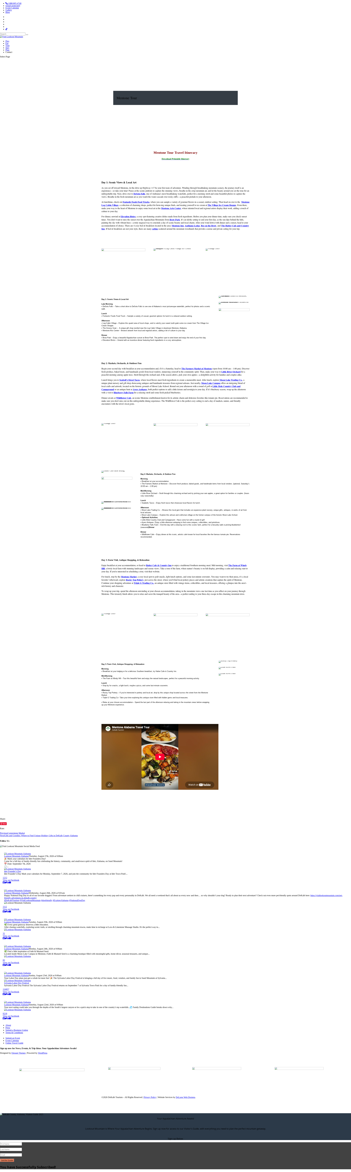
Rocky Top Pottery (135, 579)
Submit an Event (12, 1038)
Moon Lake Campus (210, 383)
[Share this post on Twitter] (6, 882)
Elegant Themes (19, 1053)
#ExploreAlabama (61, 900)
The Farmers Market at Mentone (196, 368)
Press (7, 1027)
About (8, 1025)
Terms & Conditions (14, 1032)
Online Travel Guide (14, 1043)
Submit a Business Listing (16, 1030)
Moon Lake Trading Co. (230, 379)
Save (4, 824)
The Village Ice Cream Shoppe (222, 205)
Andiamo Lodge (192, 225)
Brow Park (175, 219)
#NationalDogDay (77, 900)
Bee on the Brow (208, 225)
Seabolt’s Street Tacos (129, 379)
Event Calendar (12, 8)
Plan (7, 50)
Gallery (8, 10)
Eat (6, 43)
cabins (155, 228)
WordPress (42, 1053)
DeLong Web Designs (185, 1097)
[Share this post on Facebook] (4, 882)
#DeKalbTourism (11, 900)
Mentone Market (129, 576)
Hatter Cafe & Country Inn (159, 565)
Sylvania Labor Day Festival (16, 983)
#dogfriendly (46, 900)
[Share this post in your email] (10, 882)
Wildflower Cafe (123, 397)
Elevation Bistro (128, 216)
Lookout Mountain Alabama (16, 856)
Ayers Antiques (140, 389)
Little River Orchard (231, 371)
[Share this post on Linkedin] (8, 882)
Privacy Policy (150, 1097)
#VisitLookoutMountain (30, 900)
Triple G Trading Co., (144, 582)
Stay (7, 48)
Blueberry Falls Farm (124, 392)
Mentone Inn (178, 225)
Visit (7, 45)
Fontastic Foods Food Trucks (136, 201)
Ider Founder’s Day (12, 871)
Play (7, 41)
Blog (7, 12)
